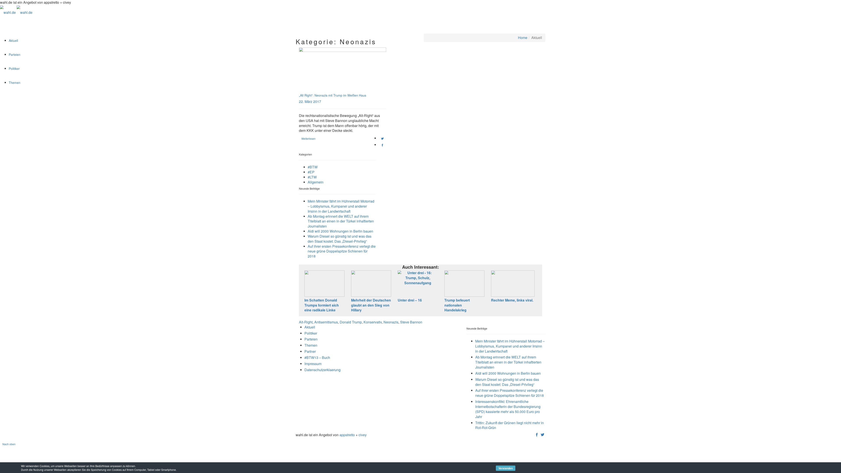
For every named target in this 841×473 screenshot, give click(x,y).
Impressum (313, 363)
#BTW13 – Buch (317, 357)
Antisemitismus (326, 322)
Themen (14, 82)
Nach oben (9, 444)
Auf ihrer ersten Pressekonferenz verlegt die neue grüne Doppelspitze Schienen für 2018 (342, 251)
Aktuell (13, 40)
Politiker (14, 68)
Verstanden (505, 468)
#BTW (313, 166)
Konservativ (373, 322)
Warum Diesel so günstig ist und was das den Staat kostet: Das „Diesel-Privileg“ (339, 239)
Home (522, 37)
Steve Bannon (411, 322)
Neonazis (390, 322)
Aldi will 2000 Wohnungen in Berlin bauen (340, 231)
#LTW (312, 177)
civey (363, 434)
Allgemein (315, 182)
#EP (311, 172)
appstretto (347, 434)
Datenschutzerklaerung (322, 369)
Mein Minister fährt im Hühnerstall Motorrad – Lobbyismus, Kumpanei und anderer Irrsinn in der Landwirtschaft (341, 206)
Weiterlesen (308, 138)
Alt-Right (306, 322)
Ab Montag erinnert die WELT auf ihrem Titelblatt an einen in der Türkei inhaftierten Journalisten (341, 221)
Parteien (14, 54)
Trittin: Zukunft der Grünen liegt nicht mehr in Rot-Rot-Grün (509, 425)
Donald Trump (351, 322)
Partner (310, 351)
